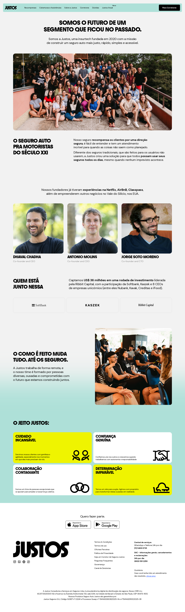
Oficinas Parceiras (101, 549)
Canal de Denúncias (102, 568)
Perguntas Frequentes (103, 561)
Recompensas (30, 7)
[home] (11, 7)
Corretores (84, 7)
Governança (99, 564)
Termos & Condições (103, 542)
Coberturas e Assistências (50, 7)
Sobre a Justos (70, 7)
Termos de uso (100, 546)
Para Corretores (169, 7)
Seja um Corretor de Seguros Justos (109, 557)
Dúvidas (95, 7)
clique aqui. (151, 576)
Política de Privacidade (103, 553)
